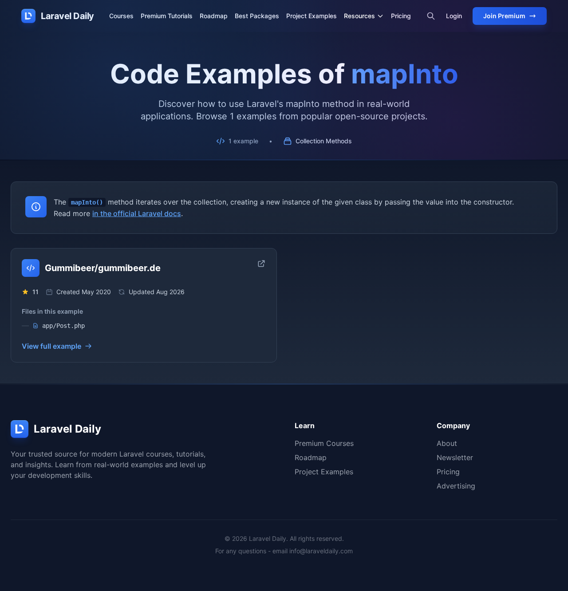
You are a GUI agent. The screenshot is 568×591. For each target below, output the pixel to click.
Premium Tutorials (167, 16)
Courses (121, 16)
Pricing (401, 16)
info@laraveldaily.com (321, 551)
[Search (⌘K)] (430, 16)
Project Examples (311, 16)
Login (454, 16)
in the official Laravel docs (136, 213)
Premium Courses (324, 443)
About (447, 443)
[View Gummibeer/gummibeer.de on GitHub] (261, 263)
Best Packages (257, 16)
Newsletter (455, 457)
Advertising (456, 485)
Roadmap (214, 16)
